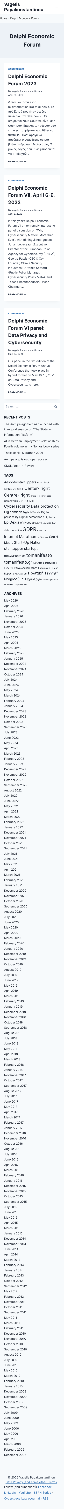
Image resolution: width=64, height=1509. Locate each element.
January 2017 (13, 1128)
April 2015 (11, 1222)
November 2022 (15, 774)
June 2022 (11, 801)
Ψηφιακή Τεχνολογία (15, 584)
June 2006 (11, 1428)
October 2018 (13, 1022)
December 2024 (15, 663)
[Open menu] (57, 6)
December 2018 (15, 1012)
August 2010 (13, 1354)
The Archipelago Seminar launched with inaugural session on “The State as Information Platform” (31, 429)
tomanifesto (39, 555)
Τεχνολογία (33, 579)
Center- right (37, 488)
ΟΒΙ (25, 574)
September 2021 (15, 848)
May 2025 (11, 637)
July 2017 (10, 1096)
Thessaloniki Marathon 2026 (23, 453)
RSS (45, 1498)
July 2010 (10, 1360)
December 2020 (15, 890)
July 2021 (10, 853)
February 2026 (14, 611)
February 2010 (14, 1381)
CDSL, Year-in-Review (19, 465)
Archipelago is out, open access (26, 459)
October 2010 (13, 1344)
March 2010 (12, 1375)
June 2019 (11, 980)
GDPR (29, 529)
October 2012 (13, 1281)
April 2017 (11, 1112)
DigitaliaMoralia (31, 512)
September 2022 (15, 785)
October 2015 (13, 1196)
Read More (17, 161)
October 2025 (13, 627)
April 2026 (11, 606)
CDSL (20, 488)
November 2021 (15, 838)
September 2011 (15, 1312)
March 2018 (12, 1059)
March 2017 (12, 1117)
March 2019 (12, 996)
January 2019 (13, 1006)
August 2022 (13, 790)
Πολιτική (36, 573)
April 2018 (11, 1054)
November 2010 (15, 1338)
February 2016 (14, 1175)
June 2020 (11, 922)
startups (31, 548)
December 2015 (15, 1186)
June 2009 (11, 1418)
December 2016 (15, 1133)
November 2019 (15, 959)
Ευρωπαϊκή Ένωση (48, 568)
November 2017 (15, 1075)
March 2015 (12, 1228)
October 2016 (13, 1143)
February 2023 (14, 758)
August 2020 (13, 911)
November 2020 (15, 896)
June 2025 (11, 632)
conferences (45, 496)
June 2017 (11, 1101)
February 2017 (14, 1122)
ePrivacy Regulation (41, 523)
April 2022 (11, 811)
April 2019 (11, 990)
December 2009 (15, 1391)
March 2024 (12, 695)
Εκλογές (8, 568)
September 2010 (15, 1349)
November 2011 (15, 1302)
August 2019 (13, 969)
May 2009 (11, 1423)
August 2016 (13, 1149)
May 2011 (10, 1317)
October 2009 (13, 1402)
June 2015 (11, 1212)
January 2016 (13, 1180)
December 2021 (15, 832)
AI (38, 482)
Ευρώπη (9, 573)
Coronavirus (11, 500)
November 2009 (15, 1397)
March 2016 (12, 1170)
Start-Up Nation (27, 542)
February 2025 (14, 653)
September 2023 (15, 727)
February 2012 (14, 1296)
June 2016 (11, 1159)
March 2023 (12, 753)
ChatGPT (34, 496)
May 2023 (11, 743)
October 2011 (13, 1307)
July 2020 (11, 917)
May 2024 (11, 690)
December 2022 (15, 769)
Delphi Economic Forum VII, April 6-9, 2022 (31, 195)
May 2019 (11, 985)
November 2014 (15, 1244)
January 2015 (13, 1233)
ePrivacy (25, 522)
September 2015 (15, 1201)
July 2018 (10, 1038)
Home (3, 18)
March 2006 (12, 1444)
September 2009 (15, 1407)
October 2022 (13, 780)
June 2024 (11, 685)
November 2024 (15, 669)
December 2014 (15, 1238)
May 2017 (10, 1106)
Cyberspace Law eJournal (22, 1498)
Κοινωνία (19, 574)
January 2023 (13, 764)
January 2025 (13, 658)
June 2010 (11, 1365)
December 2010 (15, 1333)
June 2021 (11, 859)
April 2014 (11, 1254)
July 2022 (10, 795)
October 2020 (13, 901)
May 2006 (11, 1433)
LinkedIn (10, 1492)
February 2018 (14, 1064)
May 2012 (10, 1291)
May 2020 (11, 927)
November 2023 (15, 716)
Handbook (41, 530)
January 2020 (13, 948)
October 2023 (13, 722)
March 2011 (12, 1323)
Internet (11, 536)
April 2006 (11, 1439)
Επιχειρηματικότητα (25, 567)
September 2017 (15, 1085)
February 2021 (14, 880)
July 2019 (10, 975)
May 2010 (11, 1370)
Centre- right (17, 495)
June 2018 (11, 1043)
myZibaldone (42, 537)
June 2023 (11, 737)
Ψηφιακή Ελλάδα (50, 580)
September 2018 (15, 1027)
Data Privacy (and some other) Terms (31, 1482)
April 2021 (11, 869)
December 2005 (15, 1455)
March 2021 (12, 874)
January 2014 (13, 1270)
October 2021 (13, 843)
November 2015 (15, 1191)
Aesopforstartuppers (20, 482)
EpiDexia (11, 522)
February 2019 (14, 1001)
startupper (13, 548)
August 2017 (12, 1091)
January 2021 (13, 885)
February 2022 (14, 822)
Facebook (45, 1487)
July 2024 (11, 679)
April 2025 (11, 642)
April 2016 (11, 1165)
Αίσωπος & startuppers (45, 562)
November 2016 (15, 1138)
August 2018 (12, 1033)
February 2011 (13, 1328)
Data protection (45, 506)
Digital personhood (31, 517)
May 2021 (10, 864)
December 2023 (15, 711)
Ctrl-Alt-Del (26, 500)
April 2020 (11, 933)
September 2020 (15, 906)
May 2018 (10, 1049)
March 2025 (12, 648)
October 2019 (13, 964)
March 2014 (12, 1259)
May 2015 (10, 1217)
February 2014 (14, 1265)
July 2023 (11, 732)
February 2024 (14, 701)
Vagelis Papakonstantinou (26, 91)
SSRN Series (42, 1492)
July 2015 (10, 1207)
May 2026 (11, 600)
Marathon (27, 536)
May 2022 (11, 806)
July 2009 (11, 1412)
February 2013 (14, 1275)
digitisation (50, 517)
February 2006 (14, 1449)
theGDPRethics (14, 556)
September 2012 (15, 1286)
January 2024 (13, 706)
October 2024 (13, 674)
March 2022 (12, 817)
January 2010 (13, 1386)
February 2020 (14, 943)
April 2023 (11, 748)
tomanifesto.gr (18, 562)
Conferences (16, 69)
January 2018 (13, 1070)
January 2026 (13, 616)
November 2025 (15, 621)
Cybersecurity (17, 506)
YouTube (25, 1492)
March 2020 (12, 938)
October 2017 (13, 1080)
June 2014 (11, 1249)
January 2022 (13, 827)
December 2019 (15, 954)
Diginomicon (13, 512)
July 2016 (10, 1154)
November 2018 (15, 1017)
